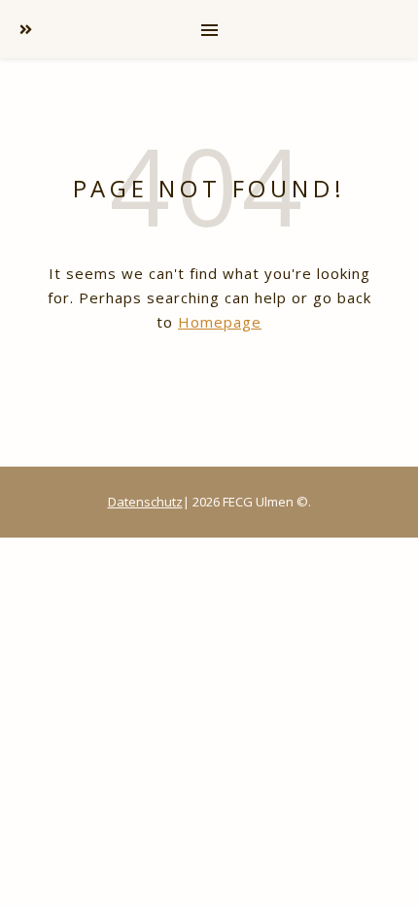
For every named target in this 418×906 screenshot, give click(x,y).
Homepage (219, 321)
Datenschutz (145, 501)
